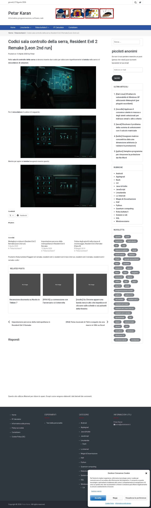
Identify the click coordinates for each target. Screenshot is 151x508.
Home (12, 27)
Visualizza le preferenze (136, 498)
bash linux (118, 241)
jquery (129, 268)
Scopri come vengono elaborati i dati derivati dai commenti (69, 396)
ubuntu (117, 326)
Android (119, 173)
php (126, 281)
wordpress (135, 340)
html (116, 264)
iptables (126, 264)
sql (130, 317)
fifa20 (117, 259)
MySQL (129, 277)
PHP (118, 202)
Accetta (98, 498)
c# (116, 246)
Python (119, 205)
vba (126, 326)
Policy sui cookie (18, 428)
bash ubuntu (132, 241)
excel (134, 250)
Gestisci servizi (96, 491)
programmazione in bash (124, 290)
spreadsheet (119, 317)
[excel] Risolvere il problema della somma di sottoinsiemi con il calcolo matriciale (128, 127)
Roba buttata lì (41, 27)
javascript (118, 268)
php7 (134, 281)
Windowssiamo (122, 221)
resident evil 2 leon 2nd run (64, 257)
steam (117, 322)
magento (135, 272)
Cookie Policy (109, 503)
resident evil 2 (48, 257)
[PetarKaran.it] (84, 13)
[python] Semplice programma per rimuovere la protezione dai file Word (129, 154)
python (117, 295)
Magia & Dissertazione (126, 199)
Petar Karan (19, 13)
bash (127, 237)
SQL (118, 218)
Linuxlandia (24, 27)
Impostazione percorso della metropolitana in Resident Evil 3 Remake (53, 243)
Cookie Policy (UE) (18, 437)
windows (130, 331)
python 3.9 (128, 295)
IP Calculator (58, 27)
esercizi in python (121, 250)
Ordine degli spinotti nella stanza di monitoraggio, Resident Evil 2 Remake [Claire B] (88, 243)
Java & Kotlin (121, 186)
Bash (118, 180)
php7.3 (117, 286)
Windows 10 (119, 335)
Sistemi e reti (121, 215)
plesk (127, 286)
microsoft (118, 277)
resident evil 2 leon (121, 304)
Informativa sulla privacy (123, 503)
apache (118, 237)
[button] (146, 473)
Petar (32, 54)
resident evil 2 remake (84, 257)
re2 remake (37, 257)
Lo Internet (120, 196)
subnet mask (129, 322)
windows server (120, 340)
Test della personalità (54, 423)
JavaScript (120, 189)
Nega (115, 498)
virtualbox (118, 331)
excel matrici (119, 255)
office (117, 281)
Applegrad (120, 177)
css (123, 246)
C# (117, 183)
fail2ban (132, 255)
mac (125, 272)
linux (117, 272)
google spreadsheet (131, 259)
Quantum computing (125, 208)
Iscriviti (117, 78)
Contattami (73, 27)
